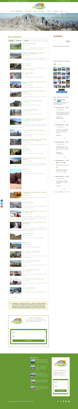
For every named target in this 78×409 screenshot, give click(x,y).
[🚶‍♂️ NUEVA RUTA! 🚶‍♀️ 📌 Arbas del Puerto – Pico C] (55, 86)
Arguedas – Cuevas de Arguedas (28, 233)
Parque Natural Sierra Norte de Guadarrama (34, 229)
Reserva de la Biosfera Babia (38, 125)
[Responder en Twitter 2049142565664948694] (57, 173)
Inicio (12, 11)
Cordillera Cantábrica (29, 58)
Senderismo (42, 49)
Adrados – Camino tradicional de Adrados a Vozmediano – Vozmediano (34, 82)
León (35, 47)
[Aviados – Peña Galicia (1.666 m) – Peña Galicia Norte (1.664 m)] (15, 284)
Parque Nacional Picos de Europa (30, 164)
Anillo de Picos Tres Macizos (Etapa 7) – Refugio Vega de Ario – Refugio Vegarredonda (34, 158)
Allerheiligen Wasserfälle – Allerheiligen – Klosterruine (32, 101)
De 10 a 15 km (28, 87)
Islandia (33, 246)
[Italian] (58, 36)
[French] (55, 36)
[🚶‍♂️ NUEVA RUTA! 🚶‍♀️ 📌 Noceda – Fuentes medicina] (55, 82)
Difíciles (26, 40)
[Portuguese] (60, 36)
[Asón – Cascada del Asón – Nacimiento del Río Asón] (15, 256)
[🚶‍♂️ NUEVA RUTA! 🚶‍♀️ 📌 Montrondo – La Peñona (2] (64, 77)
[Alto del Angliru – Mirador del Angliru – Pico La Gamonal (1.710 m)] (15, 135)
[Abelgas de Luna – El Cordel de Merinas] (15, 48)
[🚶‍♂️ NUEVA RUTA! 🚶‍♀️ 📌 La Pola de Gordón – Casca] (59, 77)
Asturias (24, 124)
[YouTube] (69, 401)
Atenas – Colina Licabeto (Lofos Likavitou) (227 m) (31, 270)
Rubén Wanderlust (19, 11)
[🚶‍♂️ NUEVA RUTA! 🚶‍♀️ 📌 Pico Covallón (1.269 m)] (55, 77)
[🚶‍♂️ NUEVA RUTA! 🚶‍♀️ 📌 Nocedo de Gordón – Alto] (64, 86)
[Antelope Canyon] (15, 188)
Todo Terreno (43, 173)
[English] (54, 36)
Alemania (24, 105)
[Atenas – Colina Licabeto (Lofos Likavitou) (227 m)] (15, 275)
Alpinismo (24, 216)
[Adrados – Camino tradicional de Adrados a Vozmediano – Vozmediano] (15, 87)
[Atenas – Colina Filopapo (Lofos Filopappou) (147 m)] (15, 266)
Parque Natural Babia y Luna (41, 47)
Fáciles (11, 40)
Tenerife (43, 77)
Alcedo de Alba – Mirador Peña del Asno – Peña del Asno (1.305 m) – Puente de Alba (34, 91)
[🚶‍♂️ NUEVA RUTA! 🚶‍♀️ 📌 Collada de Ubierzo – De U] (64, 69)
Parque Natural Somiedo (29, 125)
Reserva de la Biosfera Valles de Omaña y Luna (30, 49)
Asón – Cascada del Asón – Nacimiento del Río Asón (31, 251)
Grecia (33, 274)
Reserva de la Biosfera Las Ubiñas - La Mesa (25, 219)
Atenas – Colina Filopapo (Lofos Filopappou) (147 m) (31, 261)
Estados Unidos (30, 173)
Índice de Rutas (28, 11)
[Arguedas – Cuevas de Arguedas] (15, 238)
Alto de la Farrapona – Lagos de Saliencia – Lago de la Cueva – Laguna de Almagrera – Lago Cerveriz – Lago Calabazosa (34, 119)
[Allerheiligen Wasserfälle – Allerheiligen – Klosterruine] (15, 106)
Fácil (33, 47)
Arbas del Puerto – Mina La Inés (28, 202)
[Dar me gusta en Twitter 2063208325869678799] (62, 157)
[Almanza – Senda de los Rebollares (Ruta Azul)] (15, 115)
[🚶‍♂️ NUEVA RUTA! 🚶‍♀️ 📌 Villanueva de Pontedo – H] (68, 86)
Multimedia (56, 11)
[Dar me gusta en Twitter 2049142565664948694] (62, 173)
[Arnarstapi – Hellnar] (15, 247)
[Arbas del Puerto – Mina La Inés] (15, 207)
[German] (57, 36)
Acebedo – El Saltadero (26, 64)
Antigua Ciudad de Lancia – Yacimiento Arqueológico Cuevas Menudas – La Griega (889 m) (34, 193)
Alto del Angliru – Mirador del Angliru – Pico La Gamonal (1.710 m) (34, 130)
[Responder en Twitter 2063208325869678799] (57, 157)
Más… (62, 11)
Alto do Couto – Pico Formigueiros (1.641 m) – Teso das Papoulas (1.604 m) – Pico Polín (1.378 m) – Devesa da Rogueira (34, 140)
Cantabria (24, 255)
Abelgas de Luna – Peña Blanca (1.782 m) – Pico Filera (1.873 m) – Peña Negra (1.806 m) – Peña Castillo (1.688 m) (34, 53)
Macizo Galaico (41, 144)
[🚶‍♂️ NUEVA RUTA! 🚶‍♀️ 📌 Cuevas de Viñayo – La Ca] (55, 73)
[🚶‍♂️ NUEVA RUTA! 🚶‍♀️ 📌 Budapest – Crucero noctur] (68, 82)
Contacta (68, 1)
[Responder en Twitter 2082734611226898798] (57, 121)
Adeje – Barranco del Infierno (28, 73)
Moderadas (18, 40)
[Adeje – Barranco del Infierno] (15, 78)
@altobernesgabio (60, 118)
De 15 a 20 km (38, 163)
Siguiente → (16, 297)
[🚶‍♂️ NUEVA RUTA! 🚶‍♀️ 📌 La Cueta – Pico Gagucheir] (59, 69)
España (31, 47)
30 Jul (65, 107)
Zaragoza (41, 153)
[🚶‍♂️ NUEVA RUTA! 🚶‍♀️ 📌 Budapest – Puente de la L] (64, 82)
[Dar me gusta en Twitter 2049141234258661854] (62, 189)
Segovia (28, 230)
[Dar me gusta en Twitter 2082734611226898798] (62, 121)
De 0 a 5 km (28, 68)
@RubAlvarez (59, 116)
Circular (24, 47)
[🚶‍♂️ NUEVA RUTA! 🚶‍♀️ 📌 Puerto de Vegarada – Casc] (68, 73)
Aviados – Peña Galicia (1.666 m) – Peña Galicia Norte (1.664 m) (33, 279)
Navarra (36, 237)
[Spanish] (61, 36)
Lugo (37, 144)
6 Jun (65, 142)
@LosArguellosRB (59, 153)
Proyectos (49, 11)
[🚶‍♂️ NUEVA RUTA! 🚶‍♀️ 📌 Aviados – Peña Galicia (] (64, 73)
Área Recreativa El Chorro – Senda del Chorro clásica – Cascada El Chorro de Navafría (34, 223)
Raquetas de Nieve (40, 206)
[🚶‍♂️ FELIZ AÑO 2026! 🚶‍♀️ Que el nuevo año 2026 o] (59, 82)
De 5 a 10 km (28, 47)
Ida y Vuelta (33, 77)
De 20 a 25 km (36, 58)
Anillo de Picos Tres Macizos (27, 163)
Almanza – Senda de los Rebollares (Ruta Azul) (30, 110)
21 (12, 297)
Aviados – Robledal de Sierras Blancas (29, 288)
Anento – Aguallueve (26, 149)
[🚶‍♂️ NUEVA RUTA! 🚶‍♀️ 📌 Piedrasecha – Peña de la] (68, 69)
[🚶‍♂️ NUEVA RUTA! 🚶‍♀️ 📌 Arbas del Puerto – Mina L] (59, 86)
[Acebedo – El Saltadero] (15, 69)
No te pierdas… (42, 11)
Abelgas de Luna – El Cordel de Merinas (29, 43)
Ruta (39, 49)
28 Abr (66, 160)
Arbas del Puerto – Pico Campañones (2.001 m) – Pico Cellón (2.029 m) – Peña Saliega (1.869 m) (34, 211)
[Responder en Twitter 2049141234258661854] (57, 189)
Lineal (24, 164)
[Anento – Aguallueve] (15, 154)
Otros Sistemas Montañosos (39, 274)
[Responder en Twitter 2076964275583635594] (57, 138)
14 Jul (65, 124)
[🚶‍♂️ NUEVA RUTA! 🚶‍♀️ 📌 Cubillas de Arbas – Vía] (55, 69)
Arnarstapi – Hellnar (26, 242)
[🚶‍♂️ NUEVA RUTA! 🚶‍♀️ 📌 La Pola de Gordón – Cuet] (59, 73)
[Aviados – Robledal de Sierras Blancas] (15, 293)
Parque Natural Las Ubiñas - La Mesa (35, 217)
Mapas (35, 11)
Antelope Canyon (25, 169)
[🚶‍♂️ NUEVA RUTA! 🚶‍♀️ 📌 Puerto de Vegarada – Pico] (68, 77)
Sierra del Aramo (29, 135)
